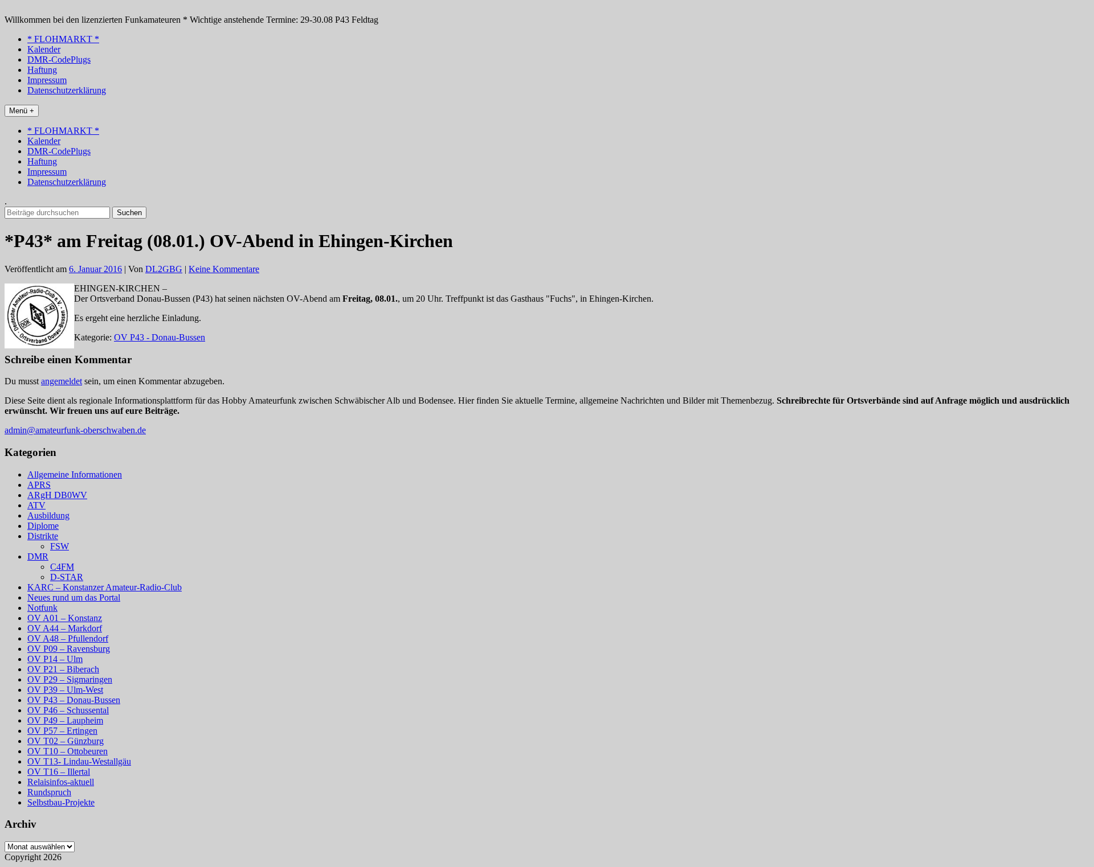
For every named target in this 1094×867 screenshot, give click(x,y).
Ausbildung (48, 515)
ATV (36, 505)
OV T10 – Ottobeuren (67, 751)
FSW (59, 546)
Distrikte (42, 536)
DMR (37, 556)
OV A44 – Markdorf (64, 628)
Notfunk (42, 608)
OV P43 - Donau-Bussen (159, 337)
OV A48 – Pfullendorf (67, 638)
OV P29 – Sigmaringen (69, 679)
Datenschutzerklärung (66, 90)
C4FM (62, 567)
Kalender (43, 49)
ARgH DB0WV (57, 495)
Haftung (42, 70)
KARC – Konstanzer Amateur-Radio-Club (104, 587)
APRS (39, 485)
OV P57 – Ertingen (62, 730)
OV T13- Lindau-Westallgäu (79, 761)
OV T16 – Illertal (58, 771)
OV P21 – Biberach (63, 669)
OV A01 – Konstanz (64, 618)
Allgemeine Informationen (74, 474)
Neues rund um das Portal (73, 597)
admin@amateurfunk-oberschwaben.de (75, 430)
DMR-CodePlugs (59, 59)
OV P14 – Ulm (55, 659)
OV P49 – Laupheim (65, 720)
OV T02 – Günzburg (65, 741)
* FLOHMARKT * (63, 39)
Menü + (21, 110)
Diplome (43, 526)
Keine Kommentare (224, 269)
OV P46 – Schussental (68, 710)
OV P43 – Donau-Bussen (73, 700)
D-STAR (66, 577)
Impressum (47, 80)
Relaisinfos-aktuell (60, 782)
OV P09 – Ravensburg (68, 649)
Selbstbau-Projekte (61, 802)
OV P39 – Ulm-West (65, 690)
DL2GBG (163, 269)
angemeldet (61, 381)
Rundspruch (49, 792)
